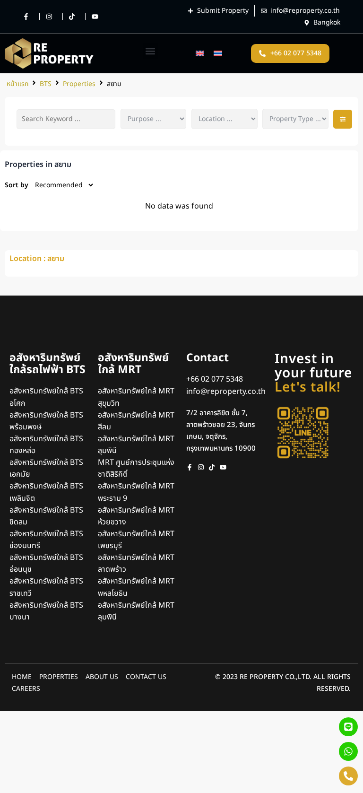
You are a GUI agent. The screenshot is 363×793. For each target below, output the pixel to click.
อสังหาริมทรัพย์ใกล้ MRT (133, 364)
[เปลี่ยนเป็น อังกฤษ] (200, 53)
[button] (150, 51)
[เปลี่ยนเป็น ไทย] (218, 53)
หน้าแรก (17, 84)
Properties (79, 84)
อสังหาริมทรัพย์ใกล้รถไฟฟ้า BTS (47, 364)
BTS (46, 84)
